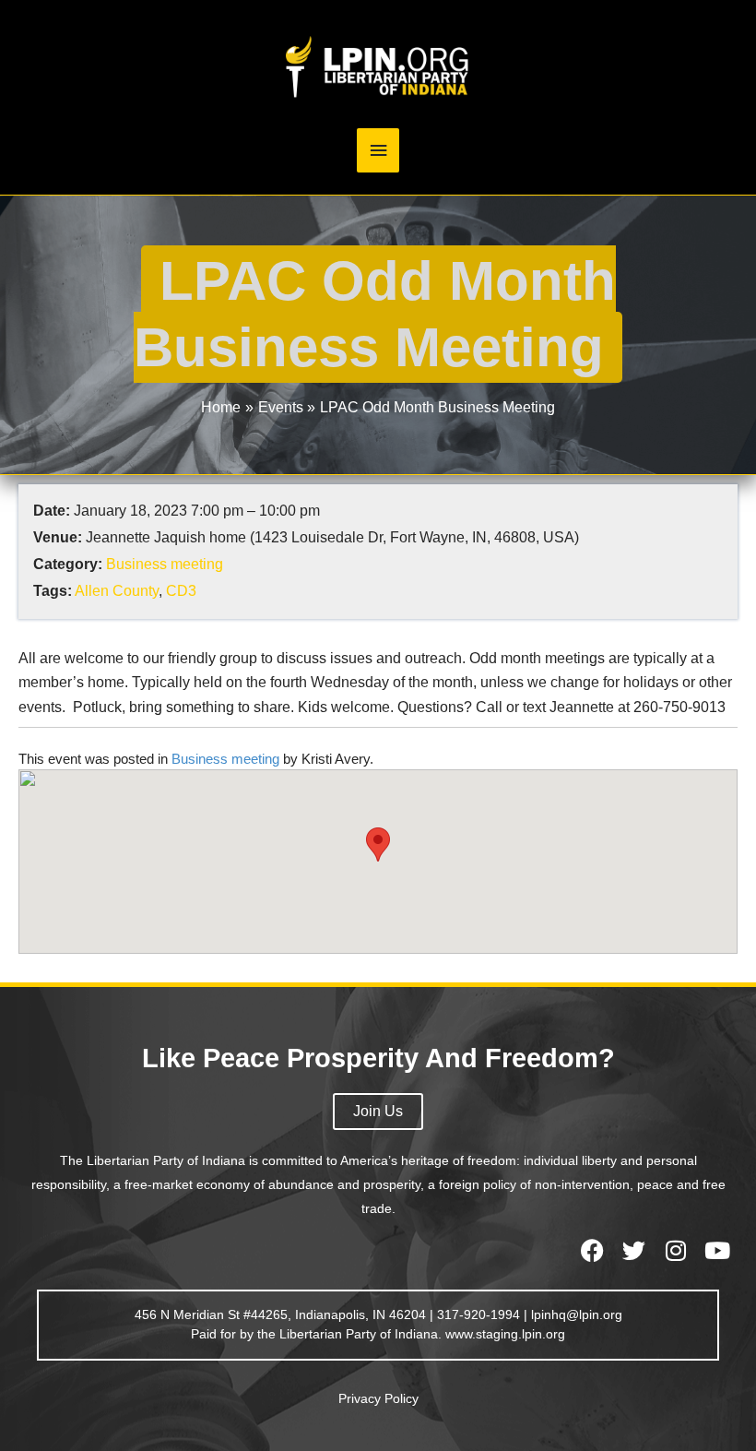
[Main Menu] (378, 150)
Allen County (117, 591)
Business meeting (164, 564)
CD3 (181, 591)
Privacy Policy (378, 1398)
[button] (378, 844)
